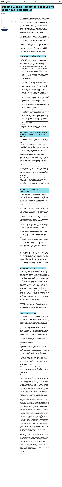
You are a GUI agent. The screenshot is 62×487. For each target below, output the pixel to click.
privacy (9, 22)
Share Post (4, 29)
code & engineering (5, 20)
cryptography (12, 20)
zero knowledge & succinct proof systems (7, 27)
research (13, 22)
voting (3, 24)
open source (4, 22)
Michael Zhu (3, 13)
